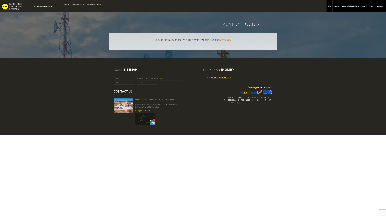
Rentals (336, 6)
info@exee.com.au (142, 110)
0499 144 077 (81, 4)
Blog (163, 78)
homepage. (225, 39)
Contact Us (379, 6)
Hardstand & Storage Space (350, 6)
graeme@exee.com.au (94, 4)
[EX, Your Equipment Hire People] (12, 6)
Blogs (371, 6)
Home (329, 6)
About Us (364, 6)
